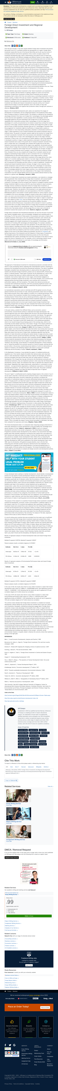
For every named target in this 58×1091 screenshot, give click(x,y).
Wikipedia (38, 767)
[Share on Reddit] (17, 46)
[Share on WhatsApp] (22, 46)
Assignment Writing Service (12, 923)
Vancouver (31, 767)
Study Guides (37, 1056)
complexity (45, 231)
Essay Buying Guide (39, 1062)
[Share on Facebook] (12, 46)
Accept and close (8, 19)
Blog (35, 1064)
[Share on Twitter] (15, 46)
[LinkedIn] (10, 1045)
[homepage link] (5, 22)
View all (50, 786)
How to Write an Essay (11, 978)
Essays (9, 22)
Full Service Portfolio (11, 930)
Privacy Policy (8, 1084)
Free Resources (38, 1059)
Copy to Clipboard (11, 780)
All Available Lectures (11, 948)
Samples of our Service (11, 928)
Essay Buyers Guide (10, 980)
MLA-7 (17, 767)
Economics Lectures (10, 943)
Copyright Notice (29, 1084)
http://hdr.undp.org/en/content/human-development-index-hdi (21, 698)
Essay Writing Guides (11, 985)
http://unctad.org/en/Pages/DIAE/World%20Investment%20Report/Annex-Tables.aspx (27, 695)
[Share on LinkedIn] (19, 46)
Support (42, 2)
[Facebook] (6, 1045)
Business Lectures (10, 941)
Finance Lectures (10, 945)
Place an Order (45, 1007)
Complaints (50, 1056)
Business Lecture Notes (11, 975)
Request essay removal (12, 857)
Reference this (10, 41)
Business (15, 22)
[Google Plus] (14, 1045)
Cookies (37, 1084)
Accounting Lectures (11, 938)
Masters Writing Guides (11, 987)
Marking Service (9, 925)
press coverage (34, 995)
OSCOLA (46, 767)
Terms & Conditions (18, 1084)
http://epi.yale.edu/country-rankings (14, 701)
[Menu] (6, 2)
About (48, 1049)
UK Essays (9, 30)
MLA (11, 767)
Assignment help (26, 1061)
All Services (25, 1064)
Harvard (23, 767)
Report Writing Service (11, 921)
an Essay (29, 916)
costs (20, 199)
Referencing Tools (10, 982)
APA (7, 767)
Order (32, 2)
